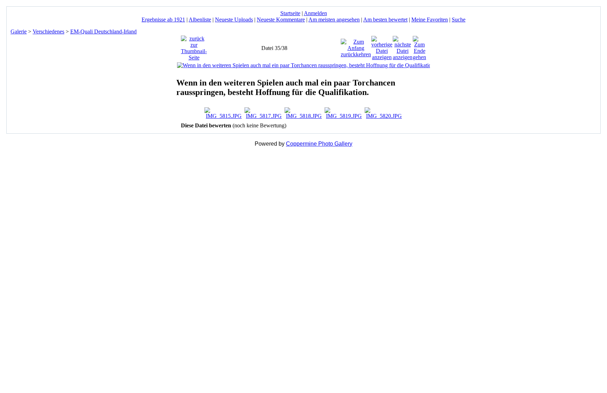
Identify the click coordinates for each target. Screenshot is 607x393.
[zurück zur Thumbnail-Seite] (194, 46)
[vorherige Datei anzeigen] (381, 46)
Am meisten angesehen (334, 20)
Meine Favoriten (429, 20)
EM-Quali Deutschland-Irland (103, 31)
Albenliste (200, 20)
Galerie (19, 31)
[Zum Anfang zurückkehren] (356, 46)
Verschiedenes (48, 31)
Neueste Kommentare (281, 20)
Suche (458, 20)
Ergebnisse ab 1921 (163, 20)
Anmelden (315, 13)
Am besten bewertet (385, 20)
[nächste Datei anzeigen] (402, 46)
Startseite (290, 13)
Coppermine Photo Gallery (319, 144)
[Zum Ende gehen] (419, 46)
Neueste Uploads (234, 20)
